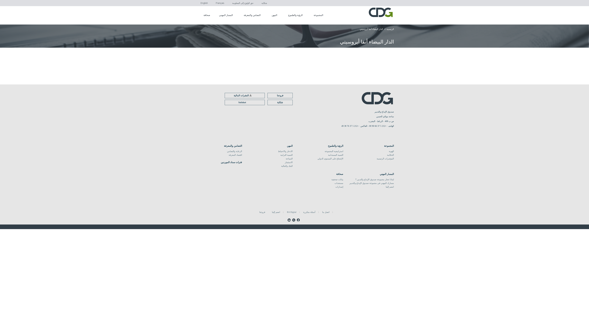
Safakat (242, 102)
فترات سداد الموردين (231, 162)
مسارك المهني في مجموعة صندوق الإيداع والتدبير (371, 183)
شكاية (264, 3)
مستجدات (339, 183)
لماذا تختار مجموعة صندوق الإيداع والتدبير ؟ (374, 180)
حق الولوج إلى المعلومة (243, 3)
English (204, 3)
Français (220, 3)
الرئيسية (390, 29)
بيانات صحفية (337, 180)
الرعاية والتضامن (234, 151)
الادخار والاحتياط (285, 151)
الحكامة (390, 155)
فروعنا (280, 95)
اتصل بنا (325, 212)
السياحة (289, 159)
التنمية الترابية (286, 155)
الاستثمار (289, 162)
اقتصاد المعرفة (235, 155)
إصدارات (339, 187)
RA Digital (291, 212)
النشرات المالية (241, 95)
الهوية (391, 151)
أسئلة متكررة (309, 212)
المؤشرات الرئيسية (385, 159)
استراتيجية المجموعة (334, 151)
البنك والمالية (287, 166)
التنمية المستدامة (335, 155)
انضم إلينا (390, 187)
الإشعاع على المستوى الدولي (330, 159)
